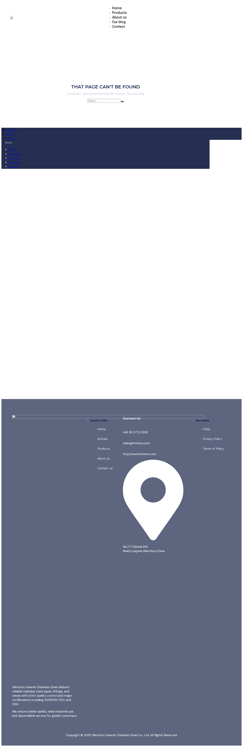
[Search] (122, 101)
